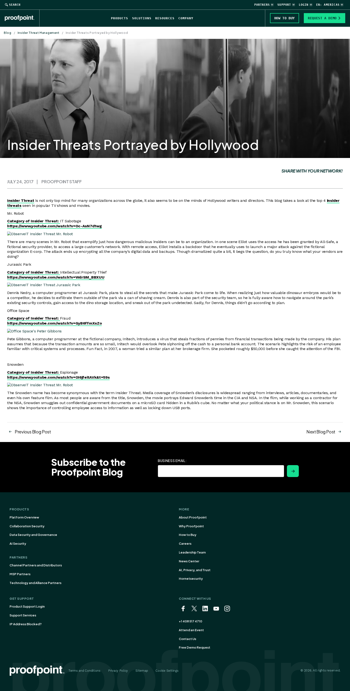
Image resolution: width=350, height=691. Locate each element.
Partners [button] (262, 4)
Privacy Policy (118, 670)
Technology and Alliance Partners (35, 583)
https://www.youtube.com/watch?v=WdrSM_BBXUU (55, 277)
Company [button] (185, 18)
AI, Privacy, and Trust (194, 570)
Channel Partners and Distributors (36, 565)
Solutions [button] (141, 18)
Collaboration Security (27, 526)
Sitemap (141, 670)
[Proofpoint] (22, 18)
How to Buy (187, 535)
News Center (189, 561)
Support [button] (284, 4)
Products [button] (119, 18)
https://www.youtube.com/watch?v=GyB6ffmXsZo (54, 323)
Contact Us (187, 639)
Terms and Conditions (84, 670)
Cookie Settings (166, 670)
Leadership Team (192, 552)
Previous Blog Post (33, 431)
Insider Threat (20, 200)
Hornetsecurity (191, 578)
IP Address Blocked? (26, 624)
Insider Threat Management (39, 33)
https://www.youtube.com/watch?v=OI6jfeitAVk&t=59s (58, 377)
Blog (7, 33)
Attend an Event (191, 630)
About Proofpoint (193, 517)
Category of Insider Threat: (33, 221)
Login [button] (304, 4)
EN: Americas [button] (328, 4)
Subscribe (293, 471)
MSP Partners (20, 574)
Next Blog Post (320, 431)
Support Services (23, 615)
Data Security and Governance (33, 535)
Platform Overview (24, 517)
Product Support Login (27, 606)
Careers (185, 543)
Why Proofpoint (191, 526)
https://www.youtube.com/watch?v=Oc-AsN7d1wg (54, 226)
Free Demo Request (194, 647)
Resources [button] (165, 18)
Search (14, 4)
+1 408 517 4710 (190, 621)
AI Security (18, 543)
